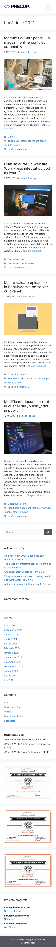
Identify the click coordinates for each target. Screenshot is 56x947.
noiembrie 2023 (12, 662)
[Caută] (48, 532)
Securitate (9, 720)
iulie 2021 (9, 680)
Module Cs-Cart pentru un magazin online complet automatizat (27, 42)
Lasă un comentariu (18, 149)
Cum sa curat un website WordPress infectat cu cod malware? (27, 168)
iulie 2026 (9, 625)
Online (11, 136)
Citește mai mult (32, 251)
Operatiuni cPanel (17, 374)
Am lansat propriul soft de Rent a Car (24, 571)
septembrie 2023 (13, 666)
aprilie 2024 (10, 639)
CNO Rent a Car (12, 911)
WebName (9, 927)
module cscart (12, 145)
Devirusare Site (16, 259)
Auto (6, 702)
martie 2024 (11, 643)
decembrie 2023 (13, 657)
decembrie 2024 (13, 630)
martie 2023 (11, 675)
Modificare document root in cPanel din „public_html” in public (26, 406)
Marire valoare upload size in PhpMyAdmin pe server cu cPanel (27, 287)
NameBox (9, 919)
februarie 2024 (12, 648)
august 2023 (11, 671)
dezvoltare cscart (36, 141)
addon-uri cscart (17, 141)
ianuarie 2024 (11, 652)
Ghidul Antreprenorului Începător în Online (27, 584)
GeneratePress (28, 942)
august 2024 (11, 634)
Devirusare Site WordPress (22, 263)
